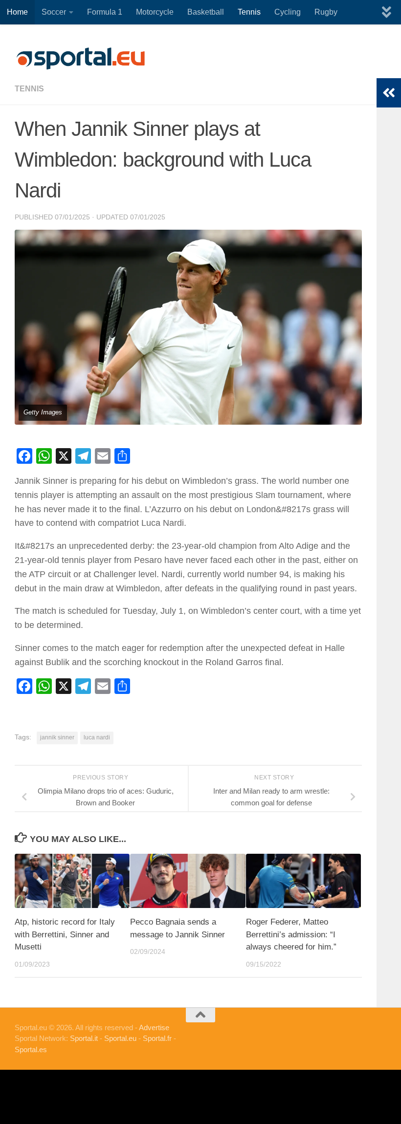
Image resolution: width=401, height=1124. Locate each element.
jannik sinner (57, 737)
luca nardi (97, 737)
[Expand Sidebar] (389, 93)
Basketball (205, 12)
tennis (29, 89)
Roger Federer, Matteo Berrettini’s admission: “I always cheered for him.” (291, 934)
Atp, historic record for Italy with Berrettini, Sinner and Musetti (65, 934)
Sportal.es (31, 1049)
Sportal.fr (157, 1038)
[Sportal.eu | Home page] (81, 58)
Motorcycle (155, 12)
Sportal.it (84, 1038)
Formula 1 (104, 12)
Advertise (154, 1027)
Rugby (325, 12)
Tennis (249, 12)
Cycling (287, 12)
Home (17, 12)
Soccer (54, 12)
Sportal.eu (120, 1038)
